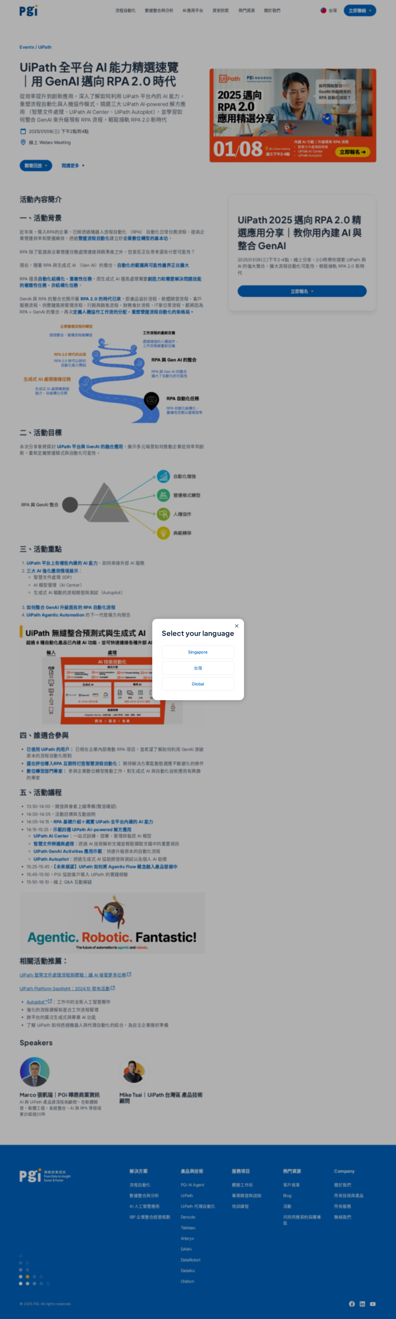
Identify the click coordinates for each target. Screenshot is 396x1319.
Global (198, 683)
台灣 (198, 667)
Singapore (198, 652)
